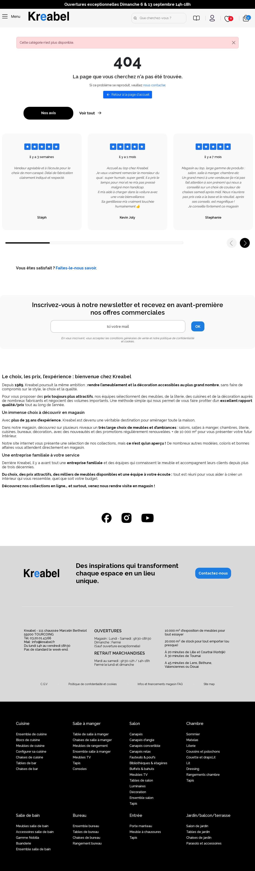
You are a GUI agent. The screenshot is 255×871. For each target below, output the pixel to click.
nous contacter (154, 85)
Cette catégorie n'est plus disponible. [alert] (47, 42)
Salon (134, 723)
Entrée (135, 815)
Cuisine (22, 723)
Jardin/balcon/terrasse (208, 815)
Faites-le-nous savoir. (76, 268)
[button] (213, 573)
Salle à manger (87, 723)
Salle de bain (28, 815)
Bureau (79, 815)
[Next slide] (245, 243)
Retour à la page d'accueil (127, 95)
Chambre (194, 723)
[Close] (233, 42)
